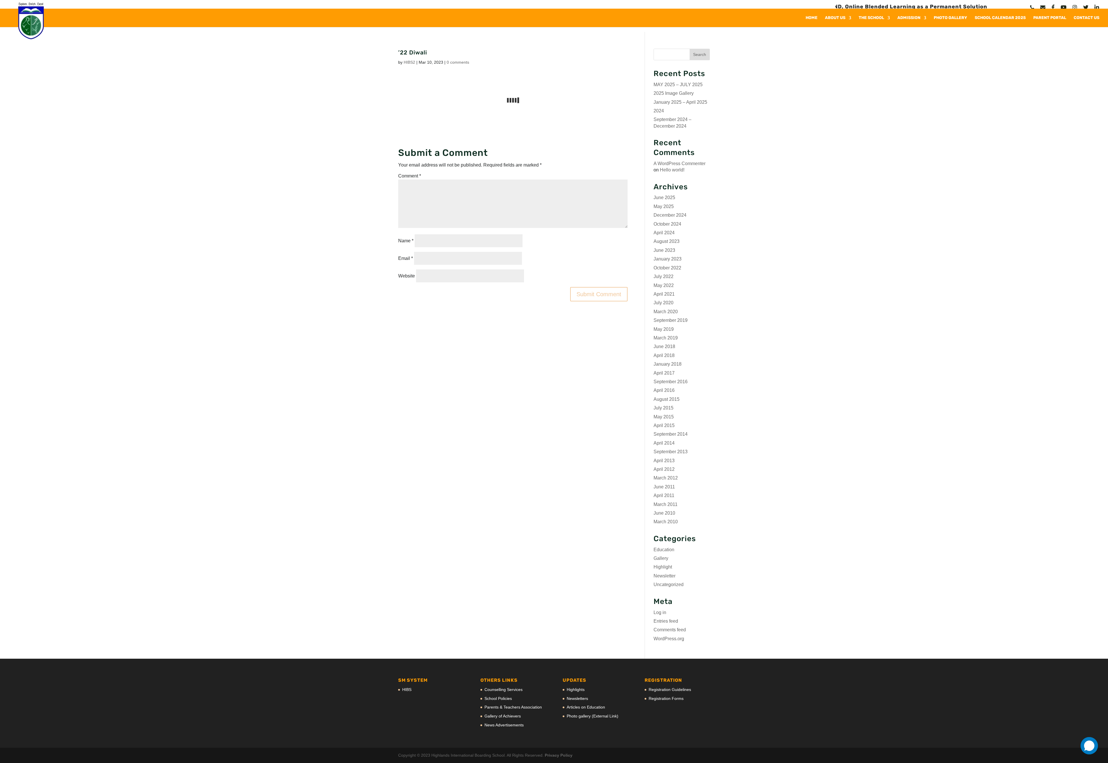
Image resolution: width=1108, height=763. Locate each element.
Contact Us (1086, 18)
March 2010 (666, 521)
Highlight (663, 566)
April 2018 (664, 355)
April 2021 (664, 294)
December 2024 (670, 215)
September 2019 (671, 320)
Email (405, 258)
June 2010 (664, 513)
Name (405, 240)
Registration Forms (666, 698)
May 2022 (664, 285)
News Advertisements (504, 725)
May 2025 (664, 206)
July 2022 (663, 276)
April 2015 (664, 425)
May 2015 (664, 416)
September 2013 (671, 451)
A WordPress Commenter (679, 163)
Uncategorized (669, 584)
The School (871, 18)
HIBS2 (409, 62)
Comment (409, 175)
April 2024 (664, 232)
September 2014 (671, 434)
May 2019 (664, 329)
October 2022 (667, 267)
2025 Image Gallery (674, 93)
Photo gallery (950, 18)
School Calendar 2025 (1000, 18)
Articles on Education (586, 707)
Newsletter (664, 575)
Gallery (661, 558)
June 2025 (664, 197)
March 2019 (666, 337)
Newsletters (577, 698)
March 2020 (666, 311)
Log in (660, 612)
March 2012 (666, 477)
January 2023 (668, 258)
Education (664, 549)
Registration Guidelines (670, 689)
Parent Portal (1049, 18)
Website (406, 275)
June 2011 (664, 486)
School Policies (498, 698)
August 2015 (667, 399)
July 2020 (663, 302)
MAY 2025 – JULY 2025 (678, 84)
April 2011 (664, 495)
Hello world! (672, 169)
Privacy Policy (558, 755)
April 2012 (664, 469)
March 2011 (665, 504)
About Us (835, 18)
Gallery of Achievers (502, 716)
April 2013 (664, 460)
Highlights (576, 689)
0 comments (458, 62)
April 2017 (664, 373)
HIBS (406, 689)
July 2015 (663, 407)
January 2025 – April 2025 (680, 102)
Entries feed (666, 621)
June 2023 (664, 250)
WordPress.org (669, 638)
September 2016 (671, 381)
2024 (659, 110)
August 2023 (667, 241)
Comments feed (670, 629)
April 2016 (664, 390)
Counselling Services (503, 689)
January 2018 (668, 364)
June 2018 (664, 346)
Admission (908, 18)
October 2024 (667, 224)
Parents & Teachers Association (513, 707)
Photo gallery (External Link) (592, 716)
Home (811, 18)
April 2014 (664, 443)
